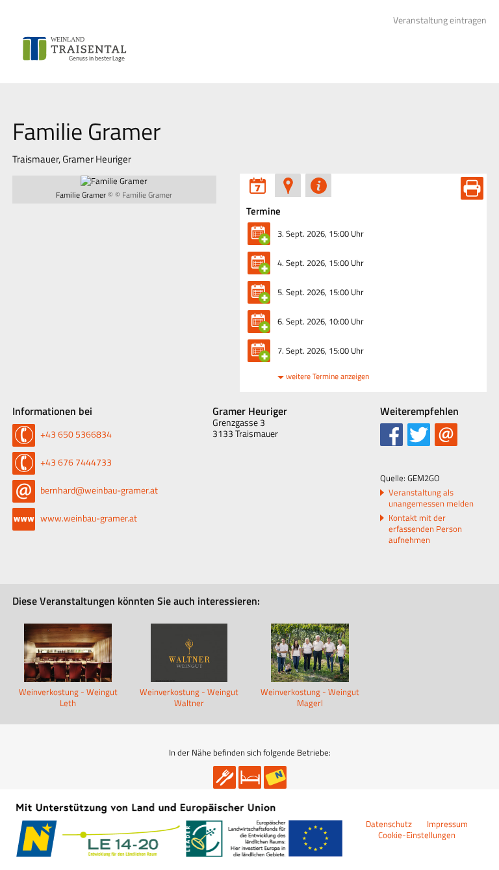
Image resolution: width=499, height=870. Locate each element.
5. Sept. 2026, (320, 291)
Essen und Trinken (224, 777)
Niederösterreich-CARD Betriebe (275, 777)
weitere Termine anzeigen (327, 376)
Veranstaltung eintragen (440, 20)
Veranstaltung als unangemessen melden (431, 498)
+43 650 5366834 (75, 434)
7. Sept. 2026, (320, 350)
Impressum (447, 823)
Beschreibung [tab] (318, 185)
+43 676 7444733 (75, 462)
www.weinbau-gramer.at (87, 518)
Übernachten (249, 777)
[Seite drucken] (472, 188)
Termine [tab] (257, 185)
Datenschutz (389, 823)
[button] (391, 434)
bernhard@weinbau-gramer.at (98, 490)
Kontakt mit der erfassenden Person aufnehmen (425, 529)
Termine (263, 211)
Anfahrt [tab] (288, 185)
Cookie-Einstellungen (416, 834)
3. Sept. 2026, (320, 233)
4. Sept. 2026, (320, 262)
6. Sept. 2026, (320, 321)
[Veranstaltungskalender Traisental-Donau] (74, 49)
